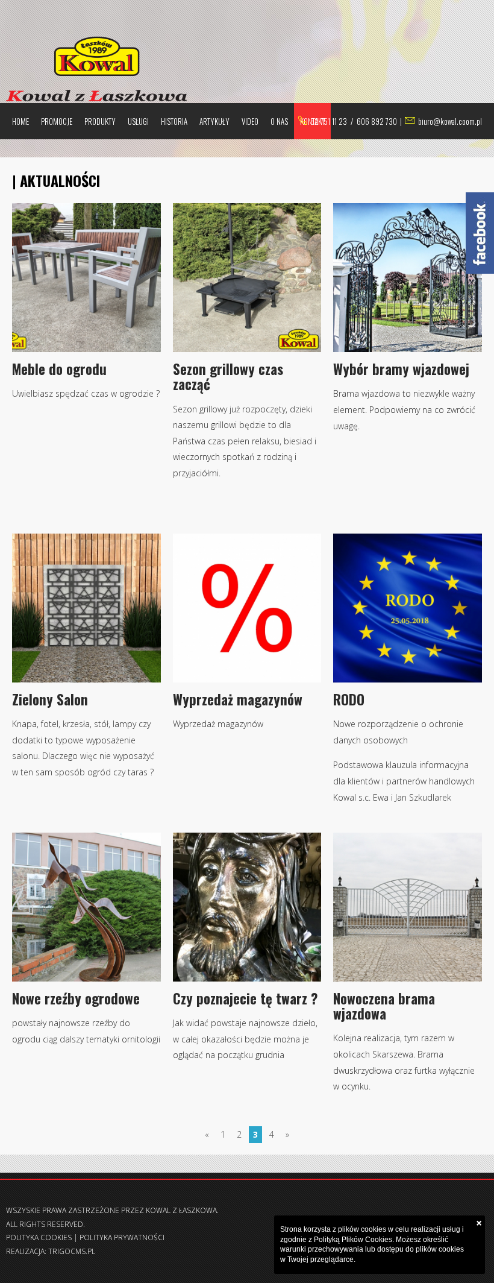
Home (20, 121)
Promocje (56, 121)
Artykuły (214, 121)
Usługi (138, 121)
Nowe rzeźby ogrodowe (76, 998)
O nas (279, 121)
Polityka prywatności (122, 1237)
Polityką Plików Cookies (353, 1239)
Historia (174, 121)
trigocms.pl (71, 1251)
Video (250, 121)
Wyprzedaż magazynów (237, 699)
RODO (348, 699)
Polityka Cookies (39, 1237)
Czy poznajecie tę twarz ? (245, 998)
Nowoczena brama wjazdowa (384, 1006)
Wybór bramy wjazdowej (401, 369)
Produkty (100, 121)
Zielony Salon (50, 699)
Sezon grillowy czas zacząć (228, 376)
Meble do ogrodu (59, 369)
